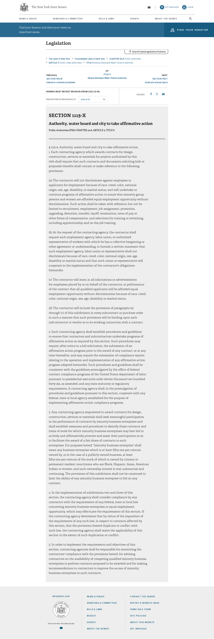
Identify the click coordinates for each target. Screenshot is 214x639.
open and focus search (190, 19)
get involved (172, 7)
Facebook (150, 94)
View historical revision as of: (61, 99)
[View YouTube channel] (149, 7)
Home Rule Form (140, 609)
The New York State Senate (49, 7)
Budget (91, 616)
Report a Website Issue (145, 603)
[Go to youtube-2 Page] (61, 627)
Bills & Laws (106, 19)
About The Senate (166, 19)
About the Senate (98, 629)
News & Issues (28, 19)
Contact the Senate (142, 597)
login (190, 7)
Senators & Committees (68, 19)
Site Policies (138, 616)
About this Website (142, 622)
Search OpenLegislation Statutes (149, 51)
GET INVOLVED (138, 629)
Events (134, 19)
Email (163, 94)
